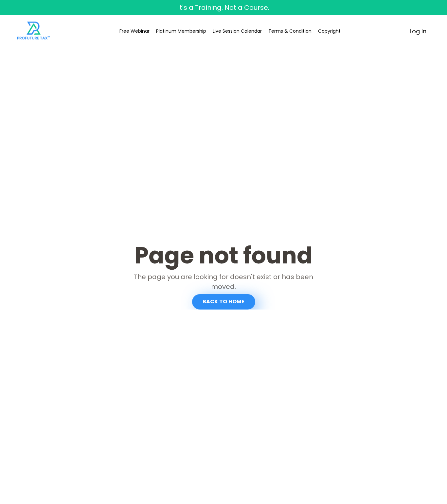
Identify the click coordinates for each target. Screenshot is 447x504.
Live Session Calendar (237, 31)
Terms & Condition (290, 31)
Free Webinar (134, 31)
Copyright (329, 31)
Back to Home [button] (224, 301)
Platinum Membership (181, 31)
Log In (418, 31)
